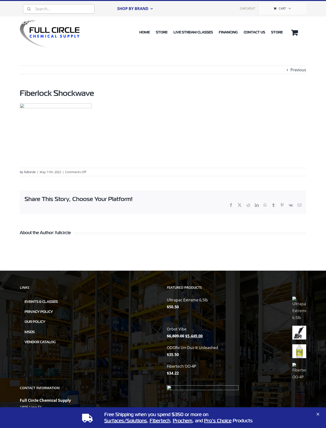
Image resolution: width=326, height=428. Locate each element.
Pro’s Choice (217, 421)
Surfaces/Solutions (125, 421)
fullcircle (30, 172)
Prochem (182, 421)
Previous (298, 69)
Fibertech (160, 421)
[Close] (318, 414)
